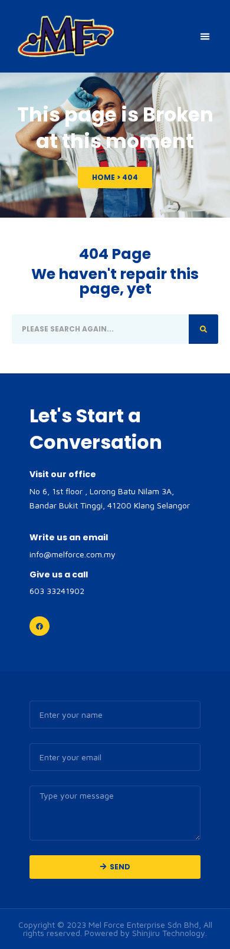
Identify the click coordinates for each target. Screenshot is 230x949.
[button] (205, 36)
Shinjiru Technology (168, 933)
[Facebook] (39, 626)
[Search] (203, 329)
